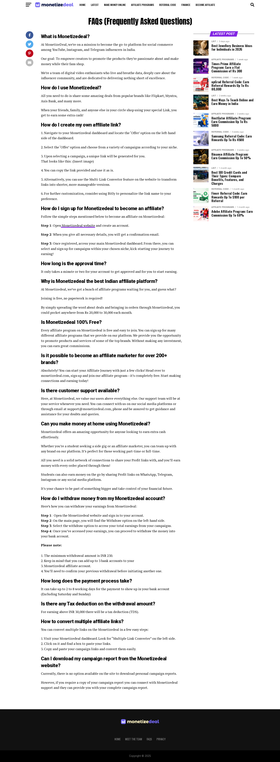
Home (82, 5)
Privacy (161, 739)
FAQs (149, 739)
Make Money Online (115, 5)
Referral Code (167, 5)
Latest (95, 5)
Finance (185, 5)
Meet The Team (133, 739)
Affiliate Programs (142, 5)
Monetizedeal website (78, 225)
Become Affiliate (205, 5)
